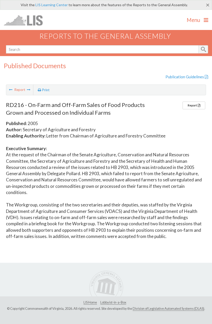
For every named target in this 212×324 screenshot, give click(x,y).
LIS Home (90, 302)
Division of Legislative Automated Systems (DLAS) (168, 308)
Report (193, 105)
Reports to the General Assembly (105, 36)
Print (45, 90)
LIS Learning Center (51, 5)
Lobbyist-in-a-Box (113, 302)
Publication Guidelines (185, 76)
